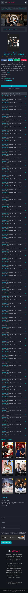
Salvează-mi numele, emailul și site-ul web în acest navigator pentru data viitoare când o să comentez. (13, 533)
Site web (3, 527)
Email (3, 522)
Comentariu (4, 505)
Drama (8, 72)
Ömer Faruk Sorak (9, 78)
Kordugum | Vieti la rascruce (10, 29)
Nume (3, 517)
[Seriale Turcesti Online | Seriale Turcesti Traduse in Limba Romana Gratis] (10, 3)
